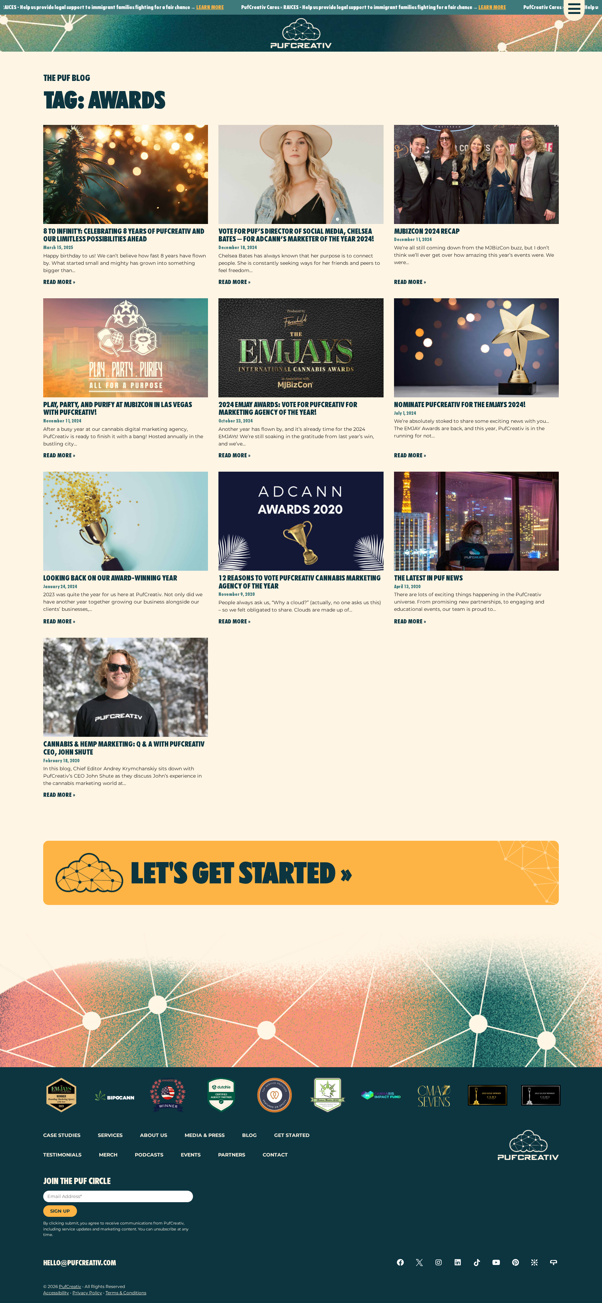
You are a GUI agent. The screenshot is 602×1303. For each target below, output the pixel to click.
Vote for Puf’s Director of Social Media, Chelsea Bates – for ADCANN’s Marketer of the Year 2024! (296, 235)
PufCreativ (70, 1286)
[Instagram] (438, 1262)
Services (110, 1135)
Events (191, 1155)
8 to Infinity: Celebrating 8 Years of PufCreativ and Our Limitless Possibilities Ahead (123, 235)
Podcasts (149, 1155)
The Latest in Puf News (428, 578)
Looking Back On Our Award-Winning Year (110, 578)
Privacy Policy (87, 1292)
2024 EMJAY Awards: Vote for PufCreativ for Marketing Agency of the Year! (287, 408)
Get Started (292, 1135)
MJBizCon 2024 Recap (427, 231)
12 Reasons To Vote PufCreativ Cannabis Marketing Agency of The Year (299, 582)
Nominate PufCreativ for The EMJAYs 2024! (460, 404)
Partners (231, 1155)
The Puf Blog (66, 78)
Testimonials (62, 1155)
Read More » (59, 282)
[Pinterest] (515, 1262)
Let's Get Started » (241, 873)
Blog (249, 1135)
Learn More (149, 7)
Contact (275, 1155)
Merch (108, 1155)
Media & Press (205, 1135)
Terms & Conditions (126, 1292)
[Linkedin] (458, 1262)
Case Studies (61, 1135)
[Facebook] (400, 1262)
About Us (153, 1135)
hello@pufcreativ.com (79, 1262)
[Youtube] (496, 1262)
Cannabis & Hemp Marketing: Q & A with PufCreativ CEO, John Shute (123, 748)
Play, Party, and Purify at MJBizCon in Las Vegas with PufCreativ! (117, 408)
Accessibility (56, 1292)
